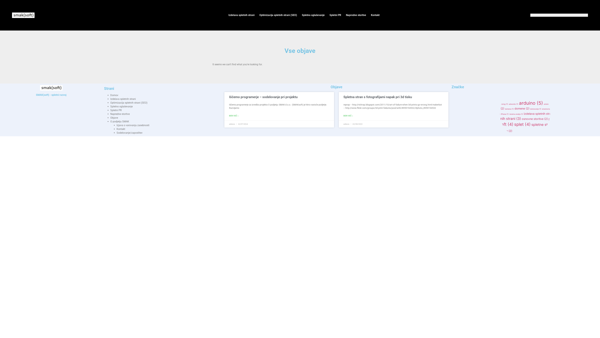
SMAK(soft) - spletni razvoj (51, 94)
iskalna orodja (516, 114)
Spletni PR (335, 15)
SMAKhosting (477, 124)
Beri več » (234, 116)
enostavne (547, 109)
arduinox (579, 104)
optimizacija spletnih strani (496, 118)
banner (588, 104)
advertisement (476, 104)
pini (553, 118)
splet (522, 124)
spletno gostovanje (578, 124)
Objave (114, 117)
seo (460, 124)
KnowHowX (568, 113)
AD (464, 103)
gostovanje (461, 113)
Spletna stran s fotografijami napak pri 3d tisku (377, 97)
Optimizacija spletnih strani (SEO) (278, 15)
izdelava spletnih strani (541, 113)
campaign (476, 109)
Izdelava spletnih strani (241, 15)
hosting (486, 114)
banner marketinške (461, 109)
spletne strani (545, 124)
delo (499, 108)
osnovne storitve (535, 118)
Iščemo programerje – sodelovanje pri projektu (263, 97)
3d (456, 103)
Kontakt (375, 15)
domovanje (535, 109)
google (587, 109)
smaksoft (501, 124)
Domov (114, 95)
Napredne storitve (356, 15)
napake (464, 118)
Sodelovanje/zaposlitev (129, 132)
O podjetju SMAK (119, 121)
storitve (505, 131)
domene (522, 108)
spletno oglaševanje (474, 130)
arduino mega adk (552, 104)
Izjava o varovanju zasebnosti (133, 125)
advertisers (490, 104)
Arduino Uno (567, 104)
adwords (513, 104)
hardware (476, 114)
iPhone (505, 114)
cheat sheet (487, 109)
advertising (502, 104)
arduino (531, 103)
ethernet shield (560, 109)
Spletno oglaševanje (313, 15)
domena (509, 109)
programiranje (572, 118)
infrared (495, 114)
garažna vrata (575, 109)
